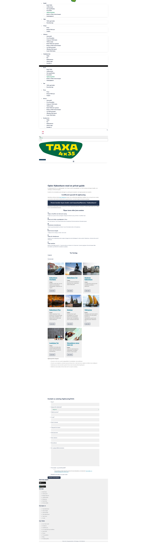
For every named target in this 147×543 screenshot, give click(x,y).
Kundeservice (46, 54)
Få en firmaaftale (50, 38)
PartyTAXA (49, 10)
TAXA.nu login (50, 42)
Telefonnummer (55, 412)
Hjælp (48, 56)
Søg (40, 136)
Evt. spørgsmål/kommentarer (57, 448)
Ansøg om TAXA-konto (52, 40)
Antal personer (54, 432)
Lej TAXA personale (51, 47)
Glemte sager (50, 61)
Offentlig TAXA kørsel (52, 49)
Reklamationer (50, 59)
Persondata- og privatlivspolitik (58, 467)
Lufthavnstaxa (50, 7)
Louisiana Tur (54, 343)
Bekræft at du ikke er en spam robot (59, 474)
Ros (47, 57)
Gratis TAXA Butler (51, 51)
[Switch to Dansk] (42, 131)
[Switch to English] (42, 133)
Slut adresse (54, 442)
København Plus (55, 310)
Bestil (44, 3)
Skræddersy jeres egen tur (73, 344)
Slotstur (70, 310)
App (44, 19)
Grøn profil (49, 36)
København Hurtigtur (53, 279)
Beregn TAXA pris (51, 29)
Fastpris (48, 31)
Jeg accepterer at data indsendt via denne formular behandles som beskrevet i (73, 471)
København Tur (72, 278)
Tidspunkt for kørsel (55, 427)
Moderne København (88, 279)
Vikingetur (88, 310)
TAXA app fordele (51, 21)
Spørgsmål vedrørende (56, 407)
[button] (73, 66)
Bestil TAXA (49, 5)
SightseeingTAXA (51, 12)
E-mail (52, 417)
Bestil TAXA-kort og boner (53, 43)
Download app (50, 23)
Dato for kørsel (54, 422)
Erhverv (45, 34)
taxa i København (62, 197)
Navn (52, 401)
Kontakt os (49, 63)
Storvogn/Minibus (51, 9)
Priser (45, 26)
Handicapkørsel (50, 16)
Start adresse (54, 437)
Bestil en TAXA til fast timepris (54, 14)
